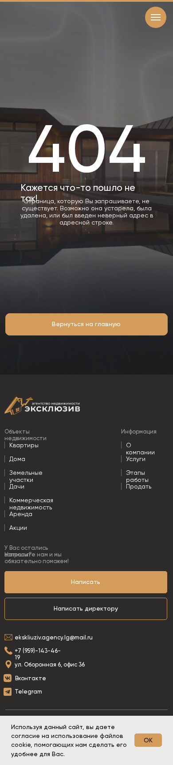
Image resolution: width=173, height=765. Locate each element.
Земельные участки (26, 476)
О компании (140, 449)
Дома (17, 458)
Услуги (135, 458)
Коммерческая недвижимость (31, 504)
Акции (18, 527)
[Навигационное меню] (156, 17)
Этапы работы (137, 476)
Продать (138, 486)
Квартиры (24, 445)
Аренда (20, 513)
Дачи (16, 486)
